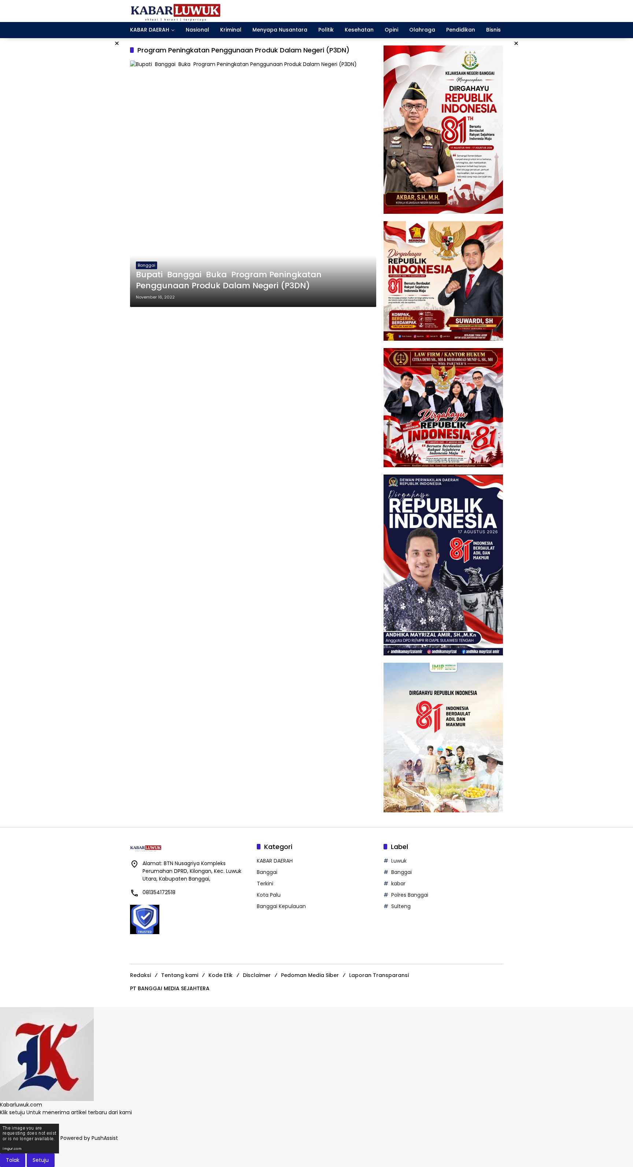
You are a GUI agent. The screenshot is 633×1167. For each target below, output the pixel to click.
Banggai (146, 265)
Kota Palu (269, 895)
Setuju (41, 1160)
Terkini (265, 883)
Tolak (12, 1160)
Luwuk (399, 860)
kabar (398, 883)
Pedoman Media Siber (310, 975)
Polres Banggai (409, 895)
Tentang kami (179, 975)
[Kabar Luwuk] (176, 10)
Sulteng (401, 906)
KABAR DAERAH (275, 860)
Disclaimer (257, 975)
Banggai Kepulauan (281, 906)
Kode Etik (220, 975)
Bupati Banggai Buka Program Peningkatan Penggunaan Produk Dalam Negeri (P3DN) (229, 280)
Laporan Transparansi (379, 975)
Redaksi (140, 975)
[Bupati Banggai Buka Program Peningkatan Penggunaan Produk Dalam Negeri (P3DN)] (253, 184)
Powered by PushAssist (89, 1138)
